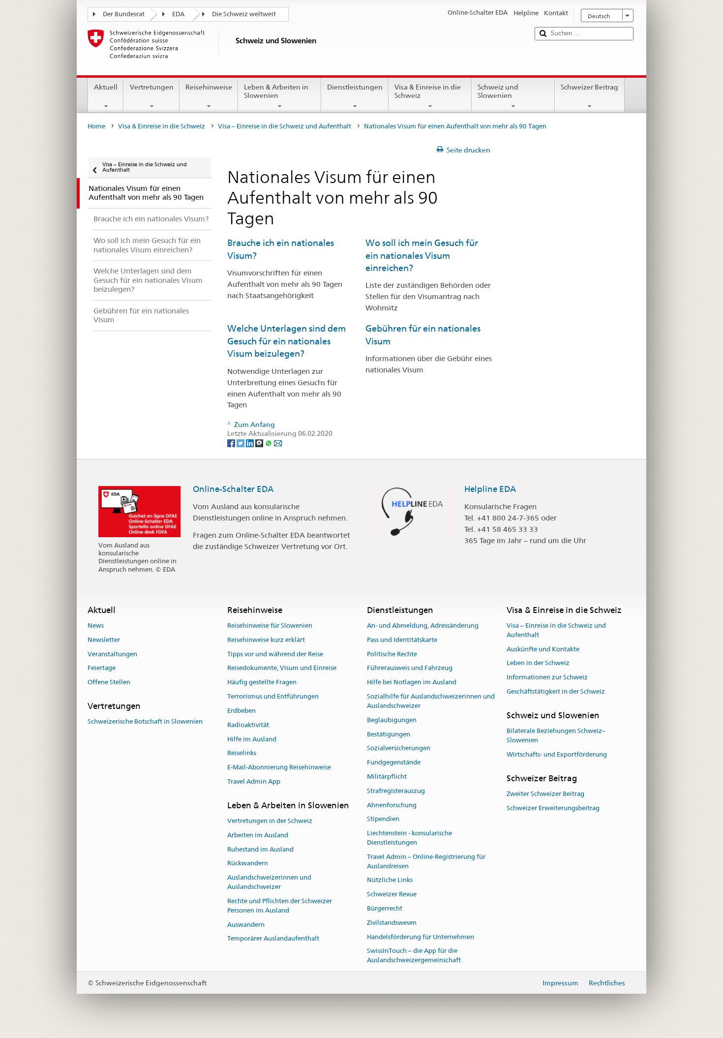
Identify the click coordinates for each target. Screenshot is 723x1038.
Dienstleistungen (355, 87)
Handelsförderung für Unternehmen (420, 937)
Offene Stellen (109, 682)
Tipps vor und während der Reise (275, 654)
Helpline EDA (490, 489)
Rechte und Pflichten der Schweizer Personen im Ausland (279, 905)
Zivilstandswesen (392, 922)
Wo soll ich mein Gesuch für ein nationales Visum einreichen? (421, 255)
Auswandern (246, 924)
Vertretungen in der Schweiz (269, 820)
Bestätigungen (388, 734)
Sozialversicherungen (398, 748)
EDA (178, 14)
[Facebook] (232, 443)
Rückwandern (247, 863)
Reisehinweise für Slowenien (269, 625)
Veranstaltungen (112, 654)
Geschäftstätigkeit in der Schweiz (556, 691)
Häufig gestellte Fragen (262, 682)
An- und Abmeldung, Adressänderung (423, 625)
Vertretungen (152, 87)
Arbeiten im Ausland (257, 835)
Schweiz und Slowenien (498, 91)
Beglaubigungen (392, 720)
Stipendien (383, 819)
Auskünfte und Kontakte (543, 649)
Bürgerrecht (384, 908)
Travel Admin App (253, 781)
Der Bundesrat (124, 14)
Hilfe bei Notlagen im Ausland (411, 682)
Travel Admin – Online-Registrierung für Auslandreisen (426, 861)
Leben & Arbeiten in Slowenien (276, 91)
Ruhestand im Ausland (260, 849)
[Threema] (260, 443)
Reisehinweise (208, 87)
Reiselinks (241, 753)
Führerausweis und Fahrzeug (409, 668)
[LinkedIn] (250, 443)
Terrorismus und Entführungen (273, 696)
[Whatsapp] (269, 443)
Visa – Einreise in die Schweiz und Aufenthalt (284, 126)
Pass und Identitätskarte (402, 639)
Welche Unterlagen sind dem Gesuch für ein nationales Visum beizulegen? (286, 341)
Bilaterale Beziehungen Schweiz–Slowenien (556, 735)
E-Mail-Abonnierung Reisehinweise (279, 767)
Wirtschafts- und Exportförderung (557, 754)
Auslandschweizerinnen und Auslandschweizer (269, 882)
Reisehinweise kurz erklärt (266, 639)
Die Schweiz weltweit (244, 14)
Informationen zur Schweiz (547, 677)
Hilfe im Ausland (251, 739)
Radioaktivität (248, 725)
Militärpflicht (387, 776)
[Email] (278, 443)
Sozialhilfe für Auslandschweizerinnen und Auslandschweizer (431, 701)
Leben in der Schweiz (538, 663)
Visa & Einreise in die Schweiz (427, 91)
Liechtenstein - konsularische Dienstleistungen (409, 837)
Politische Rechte (392, 654)
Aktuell (106, 87)
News (96, 625)
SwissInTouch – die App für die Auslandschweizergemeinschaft (414, 955)
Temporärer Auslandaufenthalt (273, 939)
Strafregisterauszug (396, 790)
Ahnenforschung (392, 805)
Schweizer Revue (392, 894)
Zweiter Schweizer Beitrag (545, 793)
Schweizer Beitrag (589, 87)
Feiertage (102, 668)
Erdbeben (241, 710)
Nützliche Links (390, 880)
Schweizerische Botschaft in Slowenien (145, 722)
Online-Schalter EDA (233, 489)
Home (96, 126)
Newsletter (104, 639)
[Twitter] (241, 443)
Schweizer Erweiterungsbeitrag (553, 808)
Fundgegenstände (394, 762)
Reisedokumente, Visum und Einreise (281, 668)
